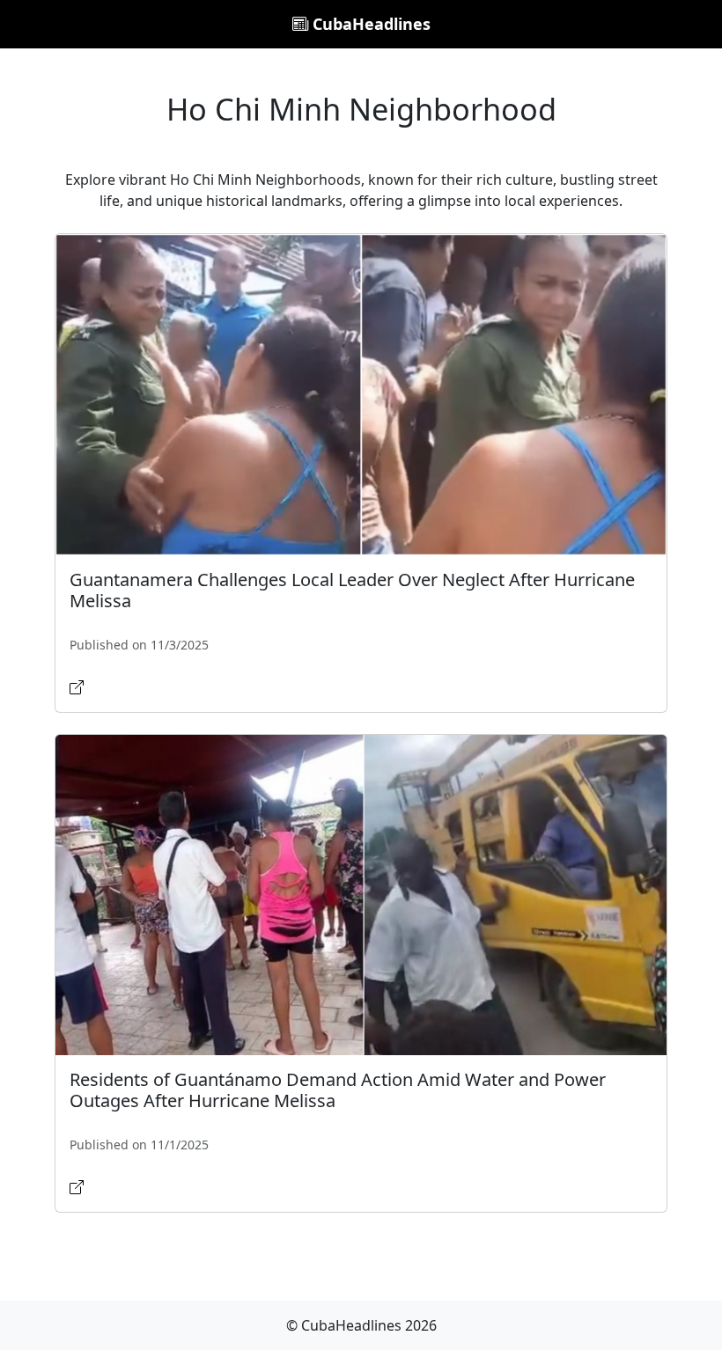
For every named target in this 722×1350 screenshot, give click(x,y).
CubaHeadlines (369, 23)
